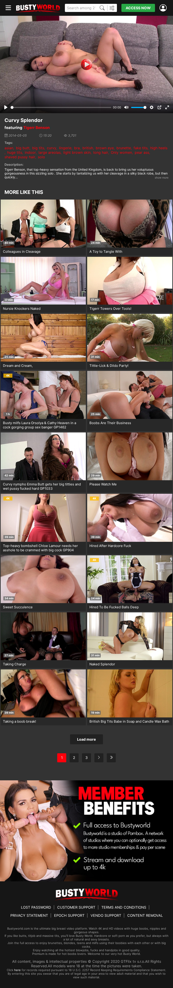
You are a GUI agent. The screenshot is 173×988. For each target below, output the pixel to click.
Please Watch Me (103, 484)
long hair (100, 152)
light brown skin (77, 152)
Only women (121, 152)
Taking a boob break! (19, 721)
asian (9, 148)
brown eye (105, 148)
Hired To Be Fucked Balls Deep (114, 607)
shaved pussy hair (20, 157)
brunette (123, 148)
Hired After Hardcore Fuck (110, 546)
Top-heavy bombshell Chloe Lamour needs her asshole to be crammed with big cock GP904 (40, 548)
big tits (38, 148)
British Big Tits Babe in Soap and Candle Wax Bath (129, 721)
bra (77, 148)
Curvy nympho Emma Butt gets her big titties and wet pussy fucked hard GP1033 (42, 486)
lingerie (65, 148)
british (87, 148)
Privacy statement (29, 915)
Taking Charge (14, 664)
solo (41, 157)
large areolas (50, 152)
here (17, 970)
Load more (86, 739)
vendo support (106, 915)
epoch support (69, 915)
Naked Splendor (102, 664)
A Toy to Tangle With (105, 251)
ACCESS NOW (138, 8)
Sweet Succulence (18, 607)
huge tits (14, 152)
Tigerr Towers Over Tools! (110, 308)
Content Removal (145, 915)
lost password (36, 907)
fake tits (141, 148)
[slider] (61, 107)
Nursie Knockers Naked (22, 308)
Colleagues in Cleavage (22, 251)
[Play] (86, 64)
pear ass (142, 152)
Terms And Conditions (123, 907)
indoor (30, 152)
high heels (158, 148)
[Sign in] (163, 8)
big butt (23, 148)
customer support (76, 907)
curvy (51, 148)
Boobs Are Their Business (110, 423)
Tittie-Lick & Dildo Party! (108, 365)
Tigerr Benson (36, 127)
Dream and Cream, (18, 365)
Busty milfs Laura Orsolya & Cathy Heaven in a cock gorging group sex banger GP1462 (39, 425)
